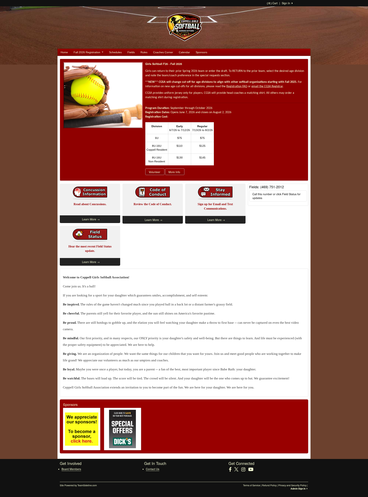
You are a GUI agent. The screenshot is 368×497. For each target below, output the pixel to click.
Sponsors (201, 52)
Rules (143, 52)
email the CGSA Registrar (267, 86)
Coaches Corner (163, 52)
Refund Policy (269, 485)
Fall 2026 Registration (87, 52)
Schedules (115, 52)
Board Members (71, 469)
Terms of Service (251, 485)
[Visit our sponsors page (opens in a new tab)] (81, 429)
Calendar (184, 52)
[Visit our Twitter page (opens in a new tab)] (237, 469)
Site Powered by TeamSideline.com (78, 485)
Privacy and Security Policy (292, 485)
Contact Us (152, 469)
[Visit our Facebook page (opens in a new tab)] (231, 469)
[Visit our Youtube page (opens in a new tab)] (252, 469)
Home (64, 52)
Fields (131, 52)
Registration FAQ (236, 86)
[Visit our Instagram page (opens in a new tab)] (244, 469)
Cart (272, 3)
